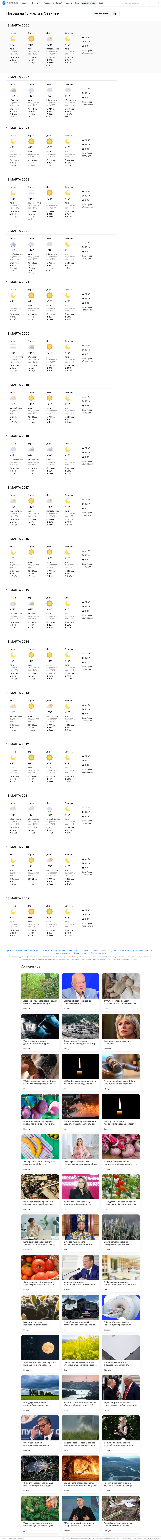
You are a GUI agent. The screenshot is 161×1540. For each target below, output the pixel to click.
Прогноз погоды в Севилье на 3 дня (22, 950)
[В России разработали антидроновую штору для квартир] (121, 1354)
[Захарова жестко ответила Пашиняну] (121, 1032)
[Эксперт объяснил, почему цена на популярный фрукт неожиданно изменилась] (40, 1153)
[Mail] (4, 3)
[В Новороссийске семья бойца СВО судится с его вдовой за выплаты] (121, 1072)
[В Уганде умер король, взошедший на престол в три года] (80, 1233)
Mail (4, 1538)
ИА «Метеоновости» (151, 1538)
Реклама (21, 1538)
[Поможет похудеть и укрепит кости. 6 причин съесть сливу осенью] (40, 1113)
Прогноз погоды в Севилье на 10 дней (137, 950)
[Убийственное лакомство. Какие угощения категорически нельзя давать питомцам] (40, 1072)
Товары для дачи (98, 953)
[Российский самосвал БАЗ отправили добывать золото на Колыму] (80, 1313)
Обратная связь (125, 1538)
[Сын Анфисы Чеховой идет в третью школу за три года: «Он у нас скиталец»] (80, 1153)
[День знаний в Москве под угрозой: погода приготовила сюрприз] (121, 1434)
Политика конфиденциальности (82, 1538)
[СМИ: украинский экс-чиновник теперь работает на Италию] (80, 1514)
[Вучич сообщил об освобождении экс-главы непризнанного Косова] (40, 1434)
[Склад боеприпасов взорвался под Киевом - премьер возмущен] (80, 1474)
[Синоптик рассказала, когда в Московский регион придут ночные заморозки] (40, 1474)
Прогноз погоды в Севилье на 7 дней (99, 950)
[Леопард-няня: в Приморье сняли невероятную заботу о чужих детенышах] (40, 992)
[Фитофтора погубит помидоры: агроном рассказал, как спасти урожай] (40, 1273)
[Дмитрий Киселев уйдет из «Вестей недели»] (80, 992)
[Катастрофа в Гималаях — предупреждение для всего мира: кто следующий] (80, 1032)
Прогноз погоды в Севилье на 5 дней (60, 950)
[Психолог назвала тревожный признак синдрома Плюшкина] (40, 1193)
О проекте (65, 1538)
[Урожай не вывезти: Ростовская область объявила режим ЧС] (80, 1394)
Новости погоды (62, 953)
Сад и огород (80, 953)
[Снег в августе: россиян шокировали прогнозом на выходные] (121, 1233)
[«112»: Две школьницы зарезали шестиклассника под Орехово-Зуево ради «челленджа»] (80, 1072)
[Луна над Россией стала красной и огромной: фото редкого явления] (40, 1354)
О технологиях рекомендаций (107, 1538)
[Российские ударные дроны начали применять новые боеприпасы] (121, 1514)
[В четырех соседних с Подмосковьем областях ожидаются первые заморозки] (40, 1313)
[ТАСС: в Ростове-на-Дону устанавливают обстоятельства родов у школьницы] (121, 992)
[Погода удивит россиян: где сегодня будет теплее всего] (40, 1394)
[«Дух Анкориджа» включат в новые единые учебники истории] (121, 1394)
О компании (12, 1538)
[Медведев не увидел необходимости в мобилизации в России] (80, 1273)
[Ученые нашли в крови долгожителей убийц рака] (40, 1032)
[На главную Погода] (12, 3)
